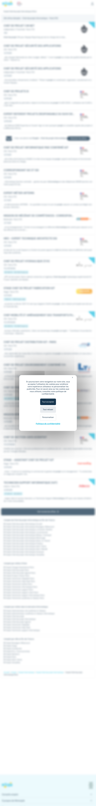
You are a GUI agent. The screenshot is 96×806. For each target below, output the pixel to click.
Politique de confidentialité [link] (48, 423)
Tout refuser (48, 409)
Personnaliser (48, 417)
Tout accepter (48, 402)
